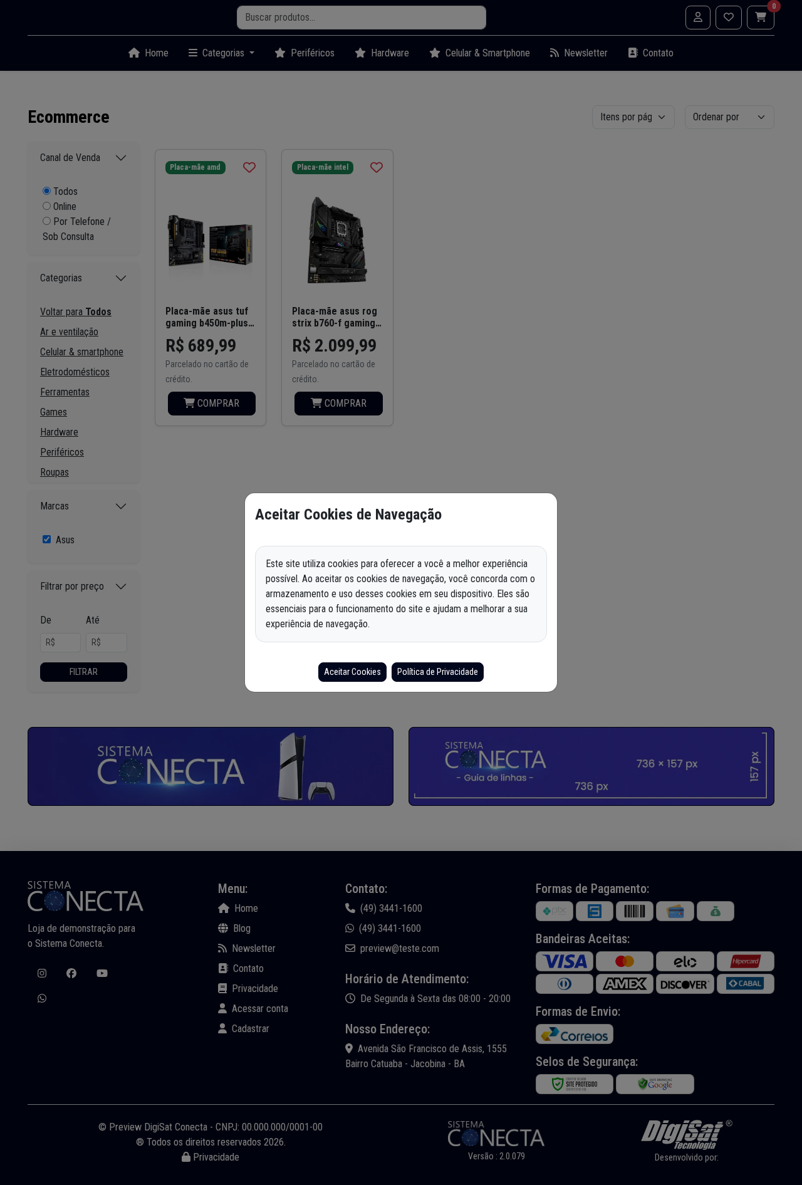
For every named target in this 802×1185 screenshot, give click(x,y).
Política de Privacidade (437, 672)
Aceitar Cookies (352, 672)
